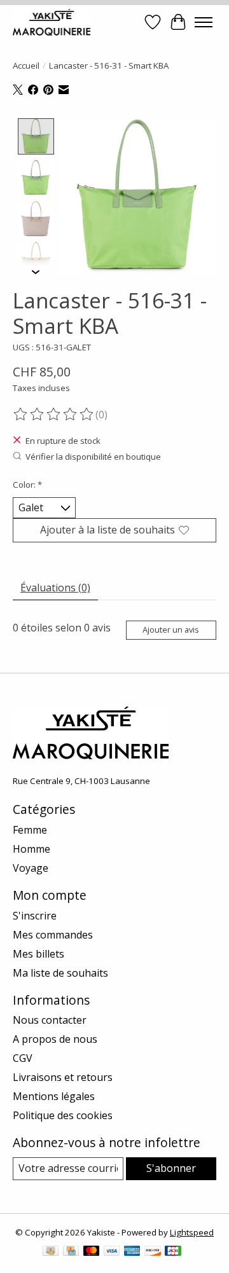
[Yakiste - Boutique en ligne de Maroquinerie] (51, 22)
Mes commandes (53, 935)
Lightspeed (192, 1232)
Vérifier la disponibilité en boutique (93, 456)
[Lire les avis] (54, 414)
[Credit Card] (71, 1252)
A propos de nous (55, 1039)
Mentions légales (54, 1096)
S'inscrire (35, 916)
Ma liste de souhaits (60, 973)
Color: (27, 484)
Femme (30, 830)
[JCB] (173, 1252)
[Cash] (51, 1252)
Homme (31, 849)
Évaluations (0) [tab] (55, 588)
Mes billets (38, 954)
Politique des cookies (63, 1115)
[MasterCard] (91, 1252)
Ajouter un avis (170, 629)
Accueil (26, 65)
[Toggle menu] (203, 22)
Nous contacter (50, 1020)
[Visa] (112, 1252)
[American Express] (132, 1252)
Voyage (30, 868)
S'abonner (171, 1168)
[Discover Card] (152, 1252)
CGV (22, 1058)
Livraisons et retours (63, 1077)
